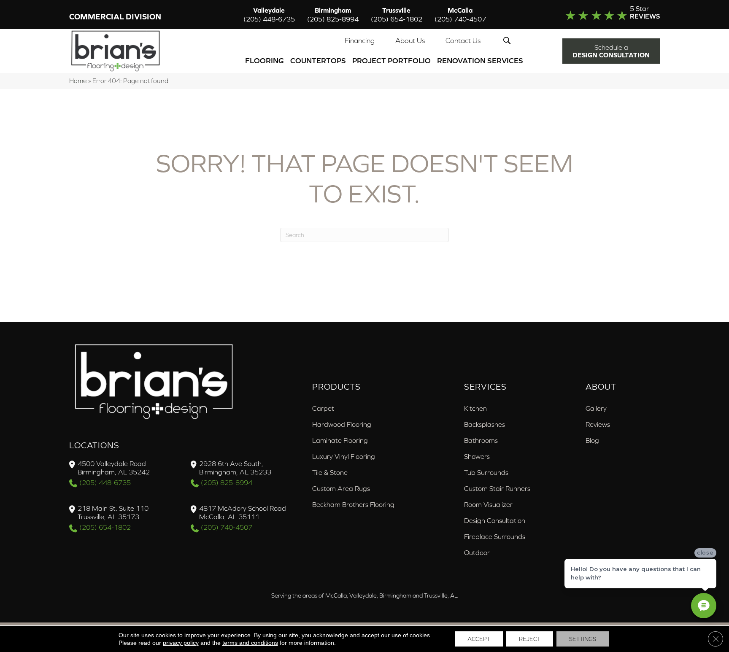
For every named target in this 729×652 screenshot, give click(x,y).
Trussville (396, 14)
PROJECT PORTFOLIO (391, 60)
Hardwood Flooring (341, 424)
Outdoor (477, 552)
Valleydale (269, 14)
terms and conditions (250, 642)
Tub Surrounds (486, 472)
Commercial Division (115, 17)
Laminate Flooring (340, 440)
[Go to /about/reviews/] (595, 14)
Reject (529, 639)
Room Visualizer (488, 504)
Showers (477, 456)
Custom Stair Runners (497, 488)
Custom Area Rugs (341, 488)
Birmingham (333, 14)
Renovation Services (480, 60)
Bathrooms (481, 440)
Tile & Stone (330, 472)
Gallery (596, 408)
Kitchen (475, 408)
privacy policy (181, 642)
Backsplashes (484, 424)
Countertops (318, 60)
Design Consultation (494, 520)
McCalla (460, 14)
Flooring (264, 60)
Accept (478, 639)
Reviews (598, 424)
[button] (508, 40)
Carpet (323, 408)
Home (78, 80)
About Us (410, 40)
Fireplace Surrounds (494, 536)
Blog (592, 440)
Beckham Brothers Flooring (353, 504)
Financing (360, 40)
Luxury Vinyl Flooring (343, 456)
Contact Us (463, 40)
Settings (582, 639)
